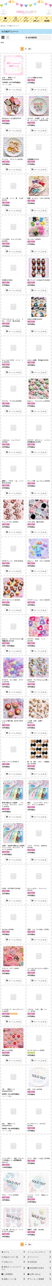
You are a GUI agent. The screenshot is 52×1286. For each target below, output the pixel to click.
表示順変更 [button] (32, 37)
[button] (3, 12)
